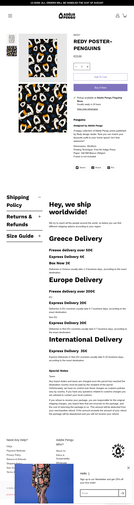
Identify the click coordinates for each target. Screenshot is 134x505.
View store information (87, 109)
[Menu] (10, 15)
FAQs (9, 446)
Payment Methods (16, 450)
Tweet (82, 167)
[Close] (128, 468)
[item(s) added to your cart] (124, 15)
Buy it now (100, 87)
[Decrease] (76, 66)
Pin (112, 167)
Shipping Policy (18, 201)
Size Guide (20, 236)
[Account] (117, 15)
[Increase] (87, 66)
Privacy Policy (14, 455)
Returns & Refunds (19, 220)
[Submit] (122, 493)
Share (98, 167)
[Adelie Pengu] (67, 15)
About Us (61, 451)
